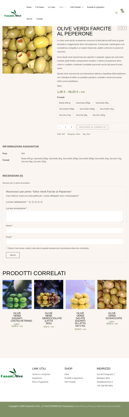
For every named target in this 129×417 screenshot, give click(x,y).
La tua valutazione (16, 202)
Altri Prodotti (69, 382)
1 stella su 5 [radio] (30, 202)
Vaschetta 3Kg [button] (102, 103)
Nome (9, 226)
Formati (60, 97)
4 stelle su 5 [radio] (38, 202)
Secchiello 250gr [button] (66, 109)
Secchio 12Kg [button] (98, 115)
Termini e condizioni (41, 374)
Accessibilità (114, 406)
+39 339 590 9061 (105, 386)
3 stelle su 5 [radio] (36, 202)
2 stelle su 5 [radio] (33, 202)
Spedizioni (37, 378)
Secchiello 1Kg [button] (107, 109)
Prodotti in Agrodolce (73, 378)
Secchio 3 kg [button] (65, 115)
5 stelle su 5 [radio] (41, 202)
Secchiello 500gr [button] (87, 109)
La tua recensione (16, 208)
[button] (65, 7)
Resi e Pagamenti (40, 382)
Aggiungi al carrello (92, 127)
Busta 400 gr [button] (65, 103)
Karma (76, 406)
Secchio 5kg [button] (81, 115)
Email (9, 237)
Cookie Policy (101, 406)
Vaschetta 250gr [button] (83, 103)
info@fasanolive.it (105, 382)
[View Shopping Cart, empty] (122, 13)
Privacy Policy (87, 406)
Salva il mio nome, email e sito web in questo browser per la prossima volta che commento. (48, 248)
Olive (59, 86)
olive (88, 134)
